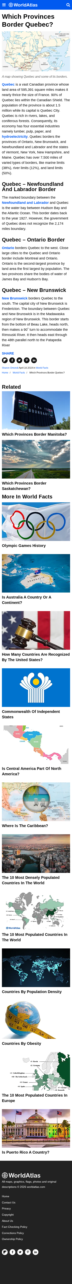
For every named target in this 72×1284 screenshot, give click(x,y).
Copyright (8, 1214)
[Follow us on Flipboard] (5, 1252)
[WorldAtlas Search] (68, 5)
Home (5, 1196)
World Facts (42, 367)
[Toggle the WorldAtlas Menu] (4, 5)
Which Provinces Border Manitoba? (34, 434)
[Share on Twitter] (19, 360)
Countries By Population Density (32, 992)
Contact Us (8, 1202)
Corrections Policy (13, 1233)
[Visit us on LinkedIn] (35, 1252)
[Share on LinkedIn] (34, 360)
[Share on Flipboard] (5, 360)
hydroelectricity (15, 137)
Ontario (8, 248)
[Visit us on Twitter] (20, 1252)
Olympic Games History (24, 545)
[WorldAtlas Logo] (24, 5)
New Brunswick (14, 298)
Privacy (6, 1208)
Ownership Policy (12, 1239)
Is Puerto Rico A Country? (25, 1152)
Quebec (8, 84)
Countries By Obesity (21, 1043)
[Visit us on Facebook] (12, 1252)
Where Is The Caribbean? (25, 826)
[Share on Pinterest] (27, 360)
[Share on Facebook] (12, 360)
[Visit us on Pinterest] (28, 1252)
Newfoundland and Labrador (25, 203)
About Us (7, 1220)
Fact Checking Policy (14, 1226)
